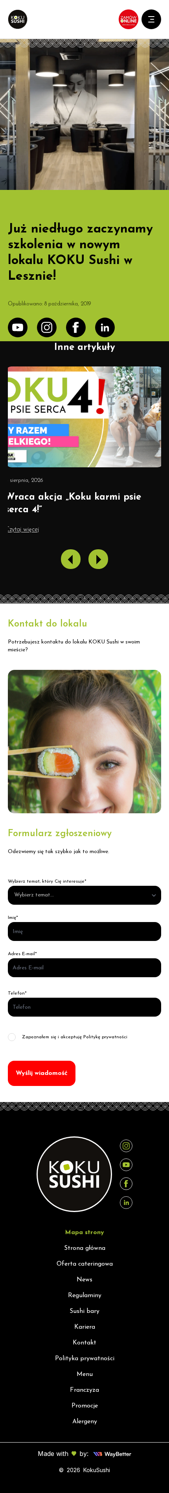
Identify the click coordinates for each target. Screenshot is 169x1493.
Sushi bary (84, 1311)
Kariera (84, 1327)
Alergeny (84, 1422)
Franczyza (84, 1390)
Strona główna (84, 1248)
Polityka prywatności (84, 1358)
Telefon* (17, 993)
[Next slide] (98, 559)
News (84, 1280)
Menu (85, 1374)
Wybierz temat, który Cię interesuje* (47, 881)
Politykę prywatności (105, 1037)
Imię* (13, 917)
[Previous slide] (71, 559)
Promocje (85, 1406)
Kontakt (84, 1343)
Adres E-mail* (22, 954)
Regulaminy (84, 1295)
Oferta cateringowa (85, 1264)
